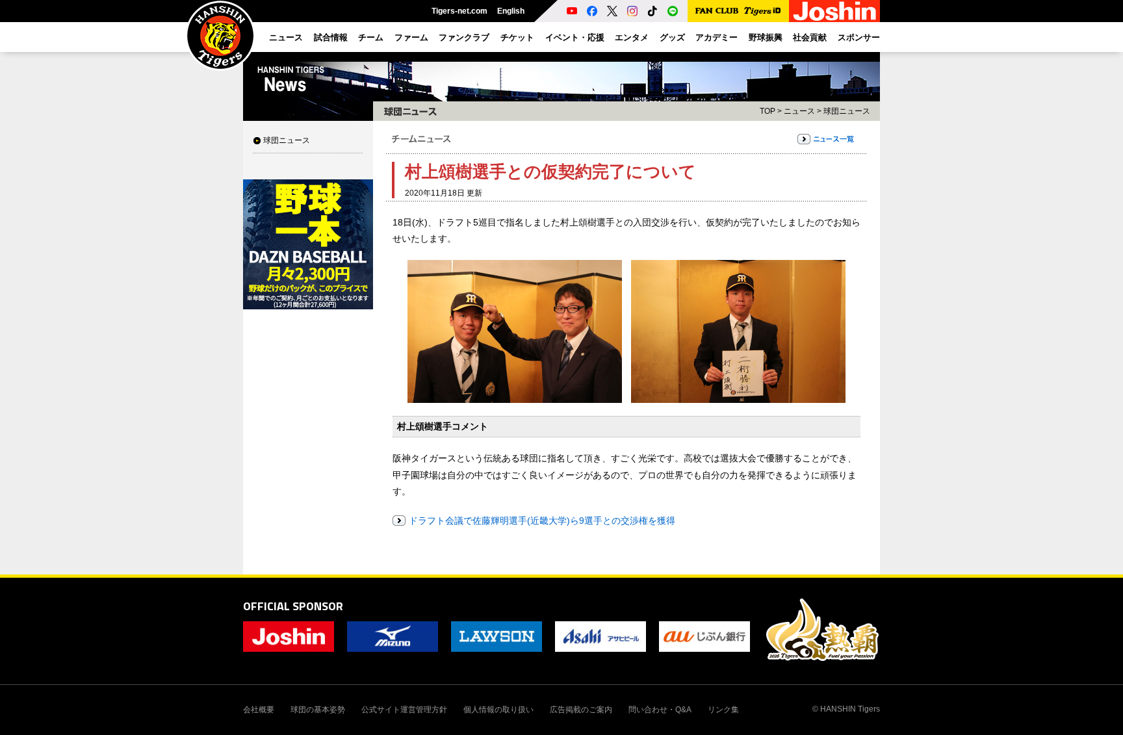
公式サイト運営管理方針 (404, 709)
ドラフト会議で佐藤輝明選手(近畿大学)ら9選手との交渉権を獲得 (542, 520)
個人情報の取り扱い (498, 709)
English (510, 11)
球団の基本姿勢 (317, 709)
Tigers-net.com (459, 11)
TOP (767, 111)
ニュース (799, 111)
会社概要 (258, 709)
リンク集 (723, 709)
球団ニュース (286, 140)
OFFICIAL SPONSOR (293, 606)
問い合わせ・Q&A (659, 709)
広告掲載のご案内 (581, 709)
